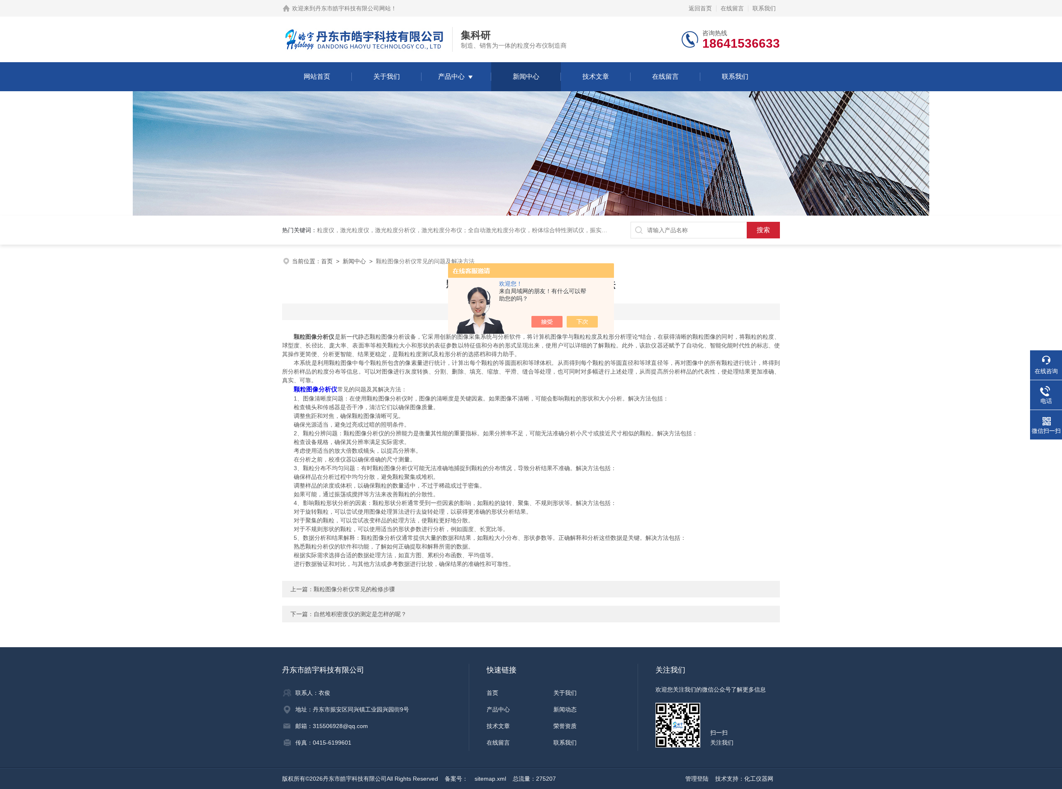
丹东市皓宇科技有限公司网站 (353, 8)
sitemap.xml (490, 778)
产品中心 (451, 76)
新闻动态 (565, 709)
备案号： (456, 778)
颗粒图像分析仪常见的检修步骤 (354, 589)
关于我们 (386, 76)
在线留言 (732, 8)
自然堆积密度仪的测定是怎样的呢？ (360, 614)
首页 (327, 261)
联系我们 (764, 8)
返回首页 (700, 8)
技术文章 (595, 76)
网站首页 (317, 76)
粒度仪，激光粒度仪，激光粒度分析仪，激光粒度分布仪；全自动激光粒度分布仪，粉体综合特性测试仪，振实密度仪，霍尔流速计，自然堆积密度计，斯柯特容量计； (532, 230)
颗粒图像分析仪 (315, 389)
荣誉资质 (565, 726)
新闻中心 (526, 76)
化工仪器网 (758, 778)
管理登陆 (697, 778)
